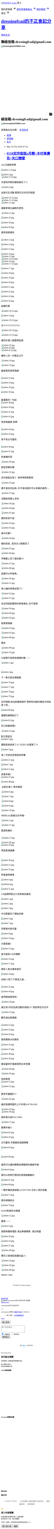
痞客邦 (16, 1312)
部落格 (10, 138)
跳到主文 (5, 35)
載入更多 (5, 1322)
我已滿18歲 (6, 1526)
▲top (3, 1318)
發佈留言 (5, 1337)
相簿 (9, 135)
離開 (16, 1526)
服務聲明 (31, 1504)
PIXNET (14, 1501)
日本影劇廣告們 (19, 1315)
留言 (20, 1312)
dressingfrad (5, 1302)
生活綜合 (23, 130)
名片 (9, 142)
